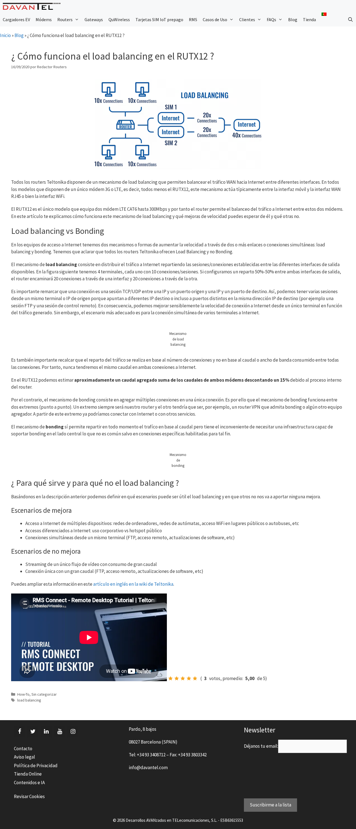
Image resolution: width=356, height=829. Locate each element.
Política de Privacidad (36, 765)
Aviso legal (24, 757)
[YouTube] (59, 731)
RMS (193, 19)
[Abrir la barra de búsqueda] (350, 19)
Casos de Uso (215, 19)
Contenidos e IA (29, 782)
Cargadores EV (16, 19)
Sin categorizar (44, 694)
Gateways (94, 19)
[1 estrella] (170, 678)
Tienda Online (28, 774)
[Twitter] (32, 731)
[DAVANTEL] (33, 6)
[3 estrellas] (183, 678)
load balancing (29, 700)
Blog (292, 19)
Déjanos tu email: (261, 746)
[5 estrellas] (195, 678)
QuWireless (119, 19)
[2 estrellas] (176, 678)
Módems (44, 19)
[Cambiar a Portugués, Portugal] (324, 14)
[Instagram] (72, 731)
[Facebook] (19, 731)
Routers (65, 19)
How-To (23, 694)
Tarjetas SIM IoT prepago (159, 19)
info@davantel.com (148, 767)
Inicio (5, 35)
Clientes (247, 19)
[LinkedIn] (46, 731)
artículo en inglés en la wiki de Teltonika (133, 584)
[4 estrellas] (189, 678)
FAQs (271, 19)
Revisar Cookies (29, 796)
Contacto (23, 748)
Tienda (309, 19)
